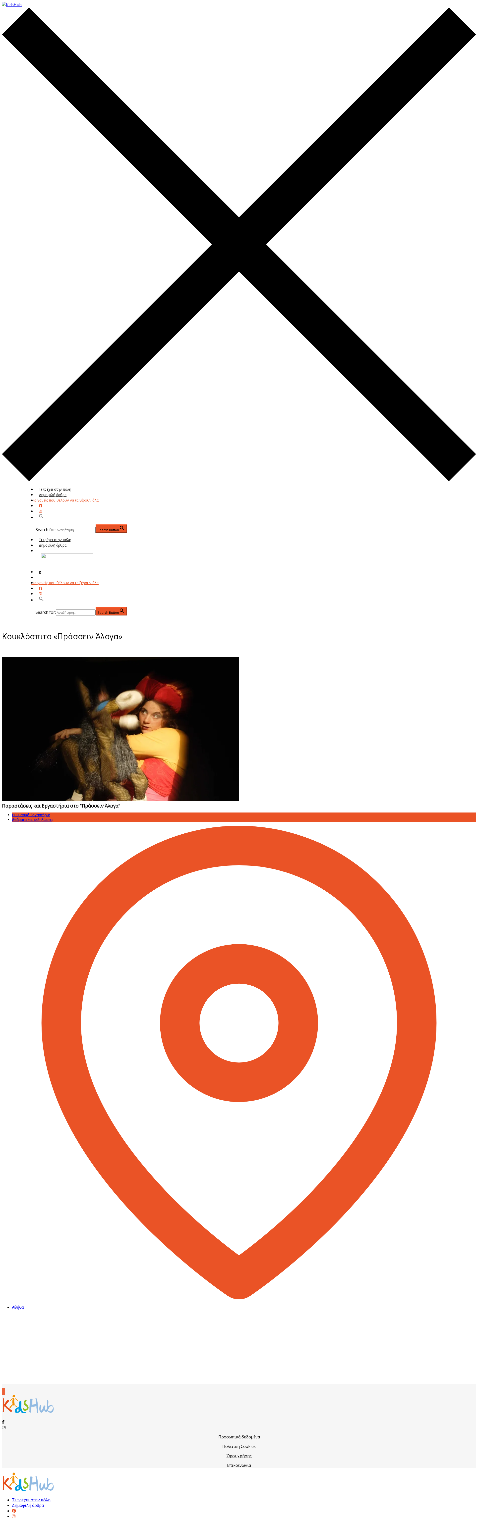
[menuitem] (14, 1511)
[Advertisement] (239, 1349)
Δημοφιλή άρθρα (52, 494)
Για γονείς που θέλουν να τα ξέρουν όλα (65, 500)
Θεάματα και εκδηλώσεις (33, 819)
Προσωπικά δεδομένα (239, 1437)
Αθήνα (18, 1307)
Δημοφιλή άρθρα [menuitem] (28, 1505)
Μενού (44, 550)
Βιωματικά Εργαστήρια (31, 814)
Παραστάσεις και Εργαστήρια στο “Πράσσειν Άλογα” (61, 805)
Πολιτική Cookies (239, 1446)
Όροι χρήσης (239, 1456)
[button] (41, 517)
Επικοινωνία (239, 1465)
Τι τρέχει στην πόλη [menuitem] (31, 1500)
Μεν (42, 577)
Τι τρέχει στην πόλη (55, 489)
